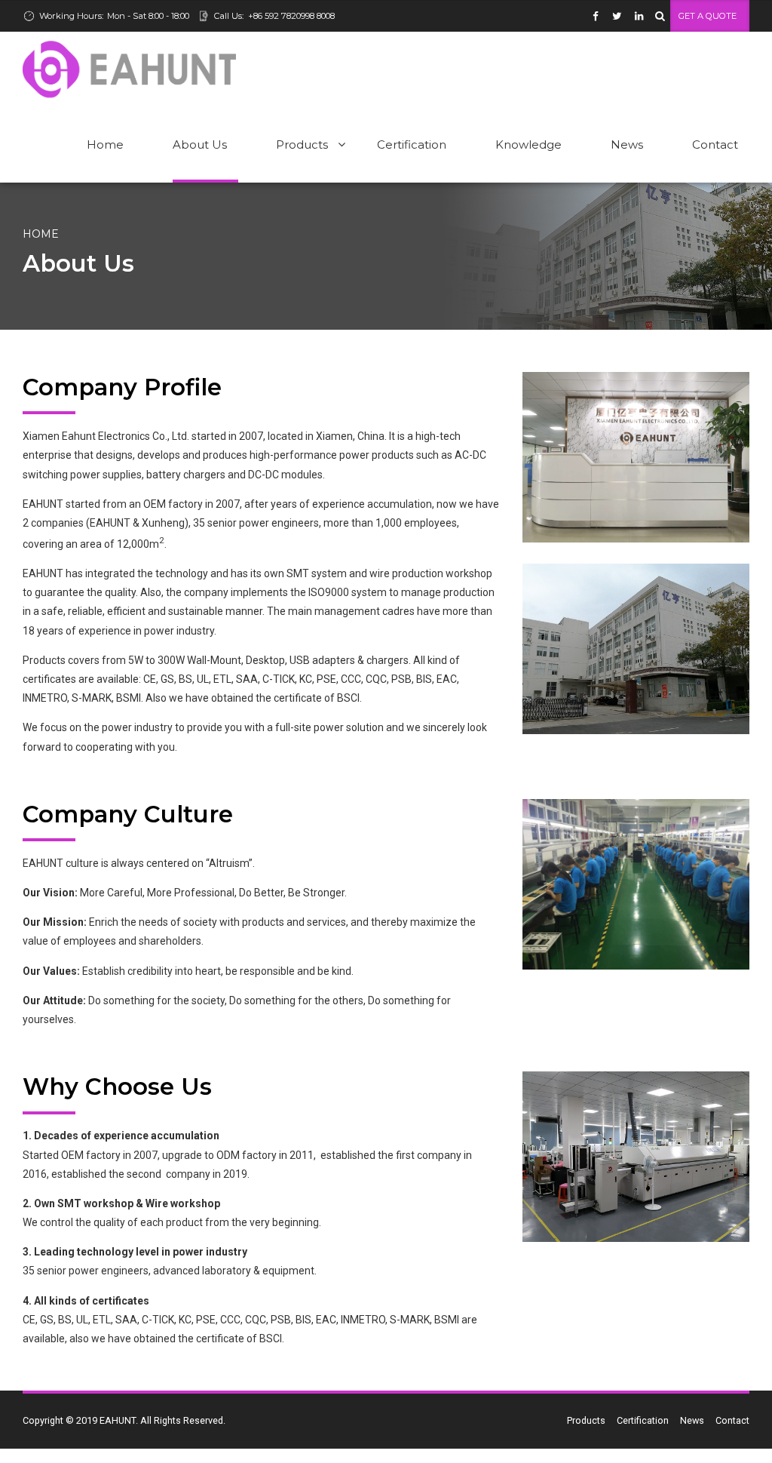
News (627, 144)
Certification (411, 144)
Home (105, 144)
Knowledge (528, 144)
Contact (715, 144)
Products (302, 144)
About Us (200, 144)
